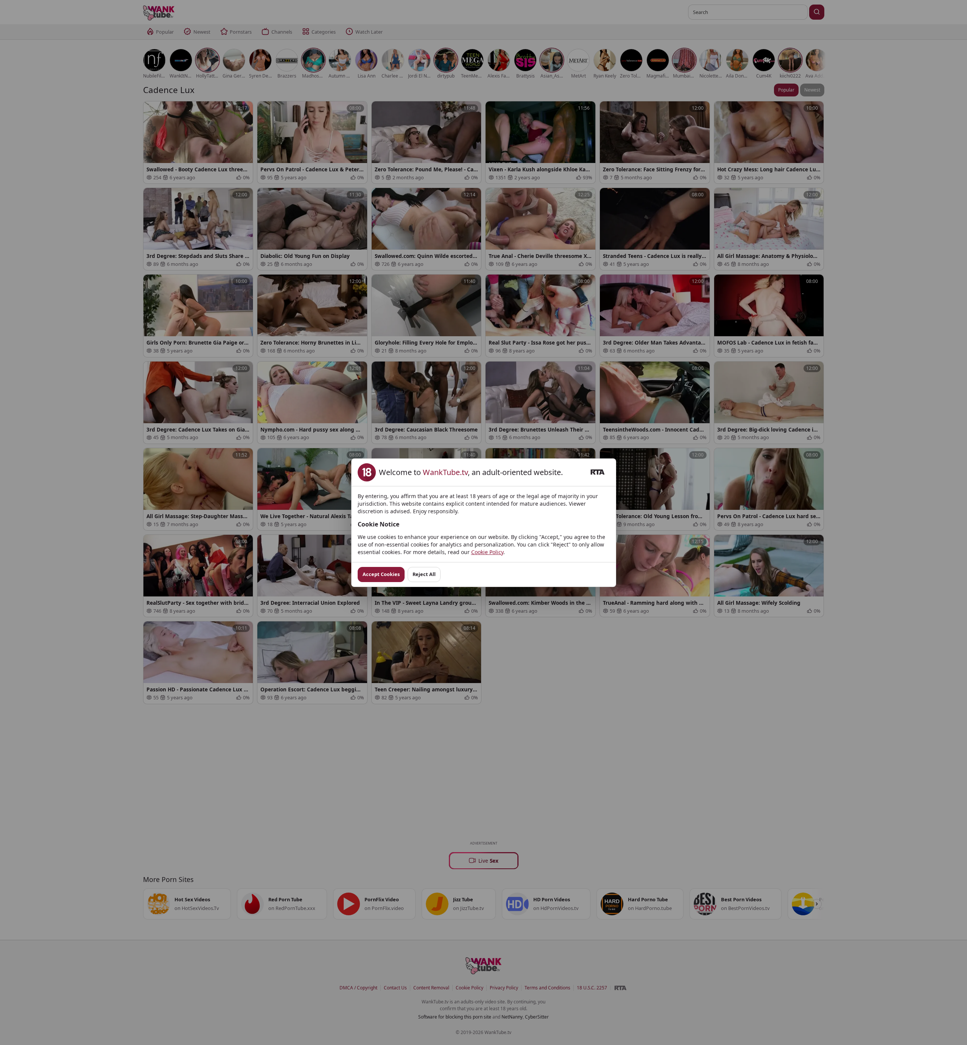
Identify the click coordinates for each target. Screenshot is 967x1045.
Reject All (424, 574)
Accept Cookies (381, 574)
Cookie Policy (487, 552)
